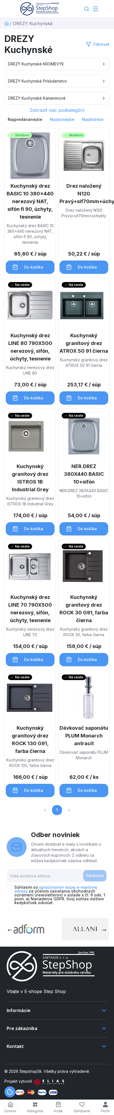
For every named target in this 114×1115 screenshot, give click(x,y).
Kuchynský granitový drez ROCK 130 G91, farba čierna (30, 739)
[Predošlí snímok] (10, 930)
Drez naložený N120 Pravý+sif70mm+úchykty (83, 193)
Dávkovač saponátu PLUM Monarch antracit (83, 735)
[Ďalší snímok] (104, 930)
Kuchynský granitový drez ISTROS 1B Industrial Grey (30, 477)
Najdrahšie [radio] (92, 119)
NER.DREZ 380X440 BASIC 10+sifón (84, 474)
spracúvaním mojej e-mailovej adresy (55, 889)
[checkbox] (9, 887)
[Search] (86, 8)
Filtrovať (102, 44)
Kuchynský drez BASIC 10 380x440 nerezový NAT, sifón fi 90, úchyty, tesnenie (30, 201)
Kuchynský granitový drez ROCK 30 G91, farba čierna (83, 608)
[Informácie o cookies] (9, 1091)
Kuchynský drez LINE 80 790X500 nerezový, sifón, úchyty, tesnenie (30, 347)
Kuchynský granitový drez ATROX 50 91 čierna (83, 343)
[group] (57, 119)
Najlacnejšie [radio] (62, 119)
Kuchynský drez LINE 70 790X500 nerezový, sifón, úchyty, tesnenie (30, 608)
